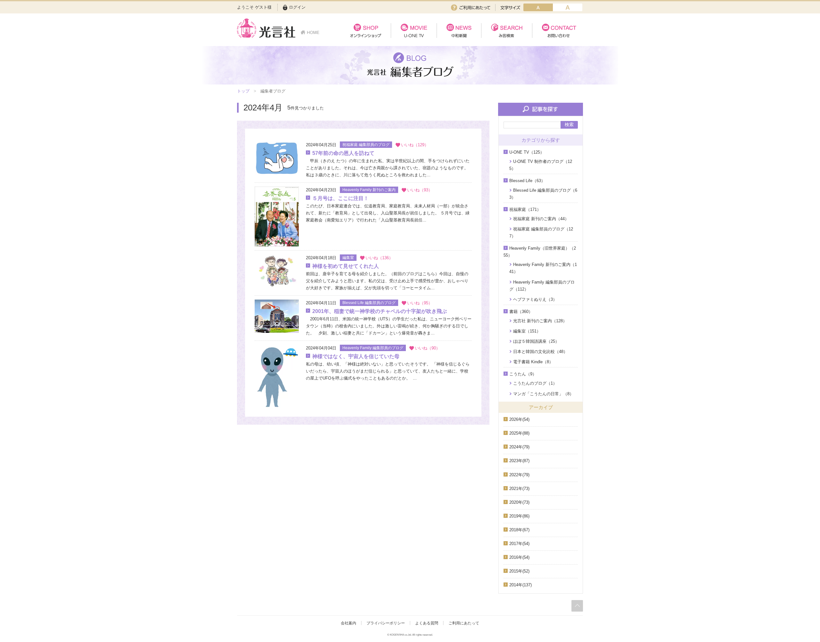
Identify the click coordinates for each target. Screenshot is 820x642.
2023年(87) (519, 460)
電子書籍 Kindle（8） (533, 361)
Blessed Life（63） (527, 180)
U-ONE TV (414, 30)
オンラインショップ (365, 30)
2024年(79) (519, 447)
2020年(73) (519, 502)
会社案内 (348, 623)
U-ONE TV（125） (526, 152)
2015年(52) (519, 571)
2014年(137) (520, 584)
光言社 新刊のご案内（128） (540, 320)
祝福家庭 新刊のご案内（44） (541, 218)
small (538, 7)
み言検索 (506, 30)
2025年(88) (519, 433)
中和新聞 (459, 30)
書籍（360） (521, 311)
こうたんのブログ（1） (535, 383)
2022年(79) (519, 474)
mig (567, 7)
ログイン (297, 7)
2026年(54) (519, 419)
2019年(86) (519, 516)
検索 (569, 124)
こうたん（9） (523, 374)
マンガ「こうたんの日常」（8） (543, 393)
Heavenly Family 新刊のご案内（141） (543, 268)
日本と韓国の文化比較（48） (540, 351)
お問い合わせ (557, 30)
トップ (243, 91)
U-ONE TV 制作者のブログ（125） (540, 165)
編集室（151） (527, 331)
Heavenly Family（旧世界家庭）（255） (540, 252)
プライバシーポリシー (385, 623)
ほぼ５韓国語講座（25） (536, 341)
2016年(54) (519, 557)
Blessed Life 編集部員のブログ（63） (543, 194)
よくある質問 (426, 623)
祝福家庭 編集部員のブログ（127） (541, 232)
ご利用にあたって (470, 7)
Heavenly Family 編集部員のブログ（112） (542, 286)
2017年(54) (519, 543)
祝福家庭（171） (525, 209)
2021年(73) (519, 488)
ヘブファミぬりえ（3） (535, 299)
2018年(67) (519, 529)
